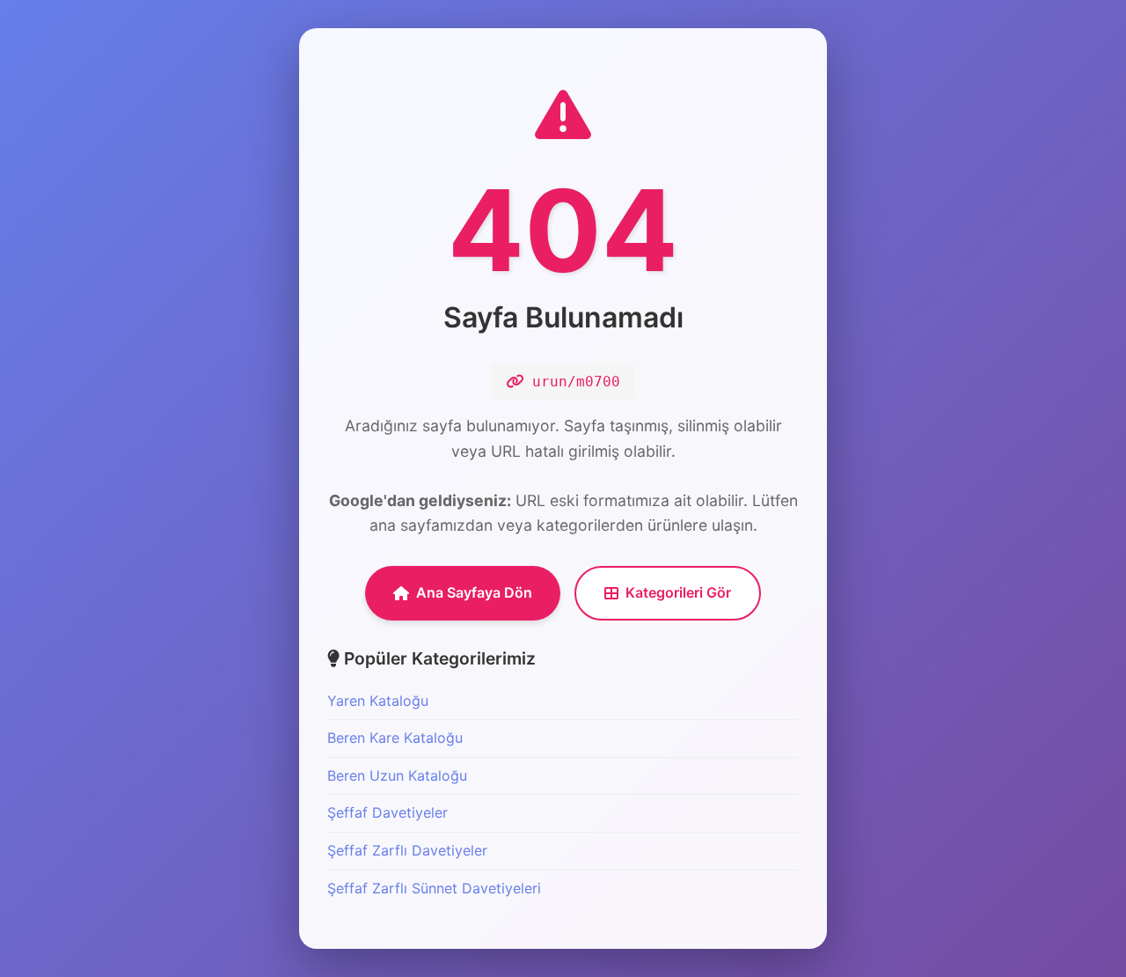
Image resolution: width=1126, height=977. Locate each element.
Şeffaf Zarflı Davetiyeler (407, 850)
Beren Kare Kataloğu (395, 737)
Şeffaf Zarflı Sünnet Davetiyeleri (434, 888)
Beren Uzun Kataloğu (397, 775)
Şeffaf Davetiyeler (387, 812)
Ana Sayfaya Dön (474, 592)
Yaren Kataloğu (377, 700)
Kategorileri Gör (678, 592)
